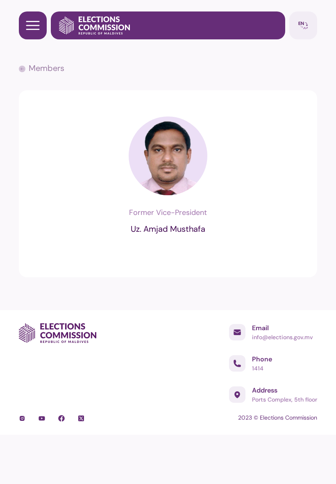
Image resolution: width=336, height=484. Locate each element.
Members (46, 68)
